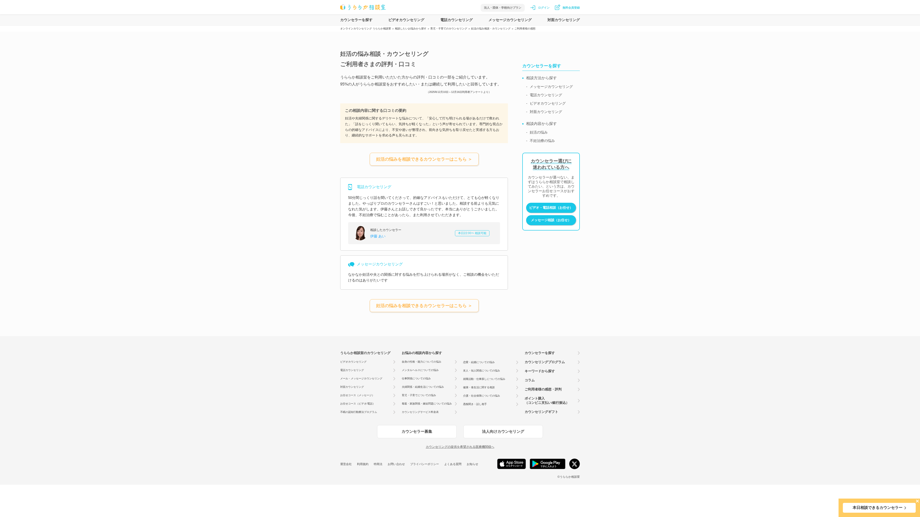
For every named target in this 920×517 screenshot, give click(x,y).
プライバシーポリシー (424, 464)
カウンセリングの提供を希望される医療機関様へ (460, 447)
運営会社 (346, 464)
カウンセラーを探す (356, 20)
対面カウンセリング (563, 20)
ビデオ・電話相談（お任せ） (551, 207)
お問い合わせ (396, 464)
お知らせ (472, 464)
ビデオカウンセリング (406, 20)
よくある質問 (452, 464)
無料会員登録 (571, 7)
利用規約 (362, 464)
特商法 (378, 464)
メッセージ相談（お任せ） (551, 220)
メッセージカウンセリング (510, 20)
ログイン (544, 7)
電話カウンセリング (456, 20)
